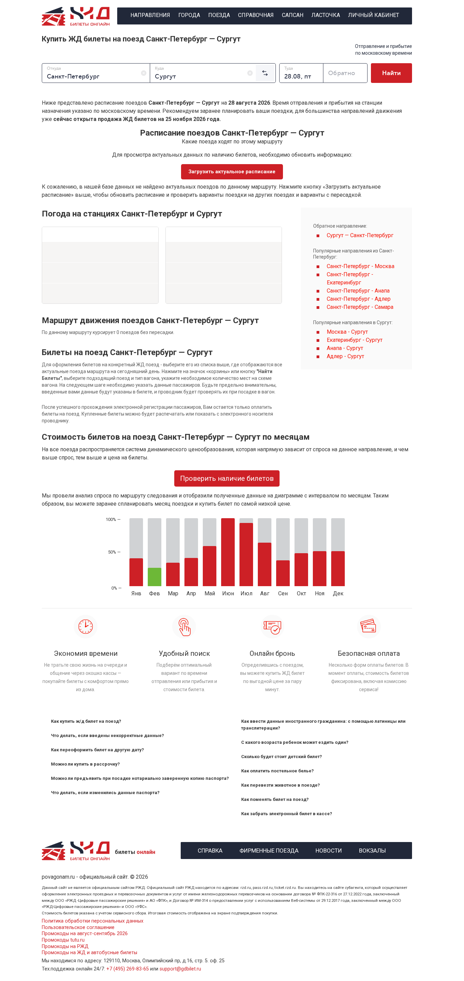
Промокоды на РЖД (65, 946)
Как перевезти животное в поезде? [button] (280, 785)
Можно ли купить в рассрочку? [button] (85, 764)
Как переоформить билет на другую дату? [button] (97, 749)
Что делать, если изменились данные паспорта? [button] (105, 792)
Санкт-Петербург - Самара (360, 307)
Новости (329, 849)
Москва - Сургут (347, 332)
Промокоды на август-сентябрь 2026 (85, 933)
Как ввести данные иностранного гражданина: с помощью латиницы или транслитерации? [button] (323, 725)
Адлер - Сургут (345, 356)
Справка (210, 849)
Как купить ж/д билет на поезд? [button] (86, 721)
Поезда (219, 15)
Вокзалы (372, 849)
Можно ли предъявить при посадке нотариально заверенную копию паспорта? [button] (140, 778)
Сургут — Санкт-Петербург (360, 235)
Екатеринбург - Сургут (354, 340)
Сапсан (292, 15)
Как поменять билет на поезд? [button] (275, 799)
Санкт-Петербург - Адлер (359, 299)
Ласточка (325, 15)
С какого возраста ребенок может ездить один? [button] (295, 742)
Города (189, 15)
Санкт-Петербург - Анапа (358, 290)
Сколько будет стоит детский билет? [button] (281, 756)
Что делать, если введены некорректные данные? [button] (107, 735)
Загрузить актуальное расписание (232, 172)
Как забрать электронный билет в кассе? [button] (286, 813)
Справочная (256, 15)
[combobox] (96, 73)
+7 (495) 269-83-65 (127, 969)
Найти (391, 73)
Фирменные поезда (269, 849)
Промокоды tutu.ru (63, 940)
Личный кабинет (373, 15)
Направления (150, 15)
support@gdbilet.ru (180, 969)
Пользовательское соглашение (78, 927)
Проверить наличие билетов (227, 478)
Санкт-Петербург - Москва (360, 266)
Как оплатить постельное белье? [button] (277, 770)
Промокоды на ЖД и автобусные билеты (89, 953)
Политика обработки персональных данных (92, 921)
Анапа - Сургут (345, 348)
